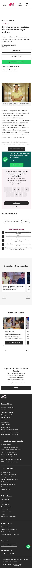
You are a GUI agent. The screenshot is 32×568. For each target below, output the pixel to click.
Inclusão (3, 420)
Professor (25, 221)
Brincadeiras (5, 422)
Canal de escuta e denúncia (10, 534)
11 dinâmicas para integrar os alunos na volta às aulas (17, 244)
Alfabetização (5, 417)
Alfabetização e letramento (9, 479)
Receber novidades (9, 545)
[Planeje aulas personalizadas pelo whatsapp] (28, 546)
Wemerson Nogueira (10, 45)
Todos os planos (6, 444)
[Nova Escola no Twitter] (4, 553)
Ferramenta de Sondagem (9, 447)
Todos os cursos (6, 472)
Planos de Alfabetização (8, 452)
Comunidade (5, 499)
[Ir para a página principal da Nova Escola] (12, 4)
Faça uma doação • (7, 512)
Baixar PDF (17, 56)
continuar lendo (16, 149)
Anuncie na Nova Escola (8, 516)
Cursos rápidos (6, 487)
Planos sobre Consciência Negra (11, 449)
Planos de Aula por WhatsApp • (11, 459)
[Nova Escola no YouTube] (13, 553)
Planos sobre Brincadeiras (9, 454)
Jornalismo (11, 20)
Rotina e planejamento (8, 484)
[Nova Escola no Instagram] (7, 553)
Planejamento (5, 424)
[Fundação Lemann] (17, 564)
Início (3, 20)
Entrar (27, 5)
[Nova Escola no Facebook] (1, 553)
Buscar (20, 5)
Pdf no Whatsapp (17, 62)
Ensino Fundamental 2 (8, 482)
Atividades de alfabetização (9, 462)
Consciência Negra (7, 412)
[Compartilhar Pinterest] (15, 69)
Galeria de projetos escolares (10, 432)
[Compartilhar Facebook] (9, 69)
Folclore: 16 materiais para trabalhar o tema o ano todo (17, 232)
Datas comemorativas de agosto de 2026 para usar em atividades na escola (17, 248)
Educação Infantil (6, 415)
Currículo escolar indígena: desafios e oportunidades (15, 240)
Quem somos (5, 504)
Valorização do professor (12, 221)
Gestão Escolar (5, 427)
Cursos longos (5, 489)
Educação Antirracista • (8, 474)
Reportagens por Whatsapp (9, 434)
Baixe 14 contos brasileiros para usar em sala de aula (17, 236)
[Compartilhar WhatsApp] (4, 69)
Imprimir (17, 51)
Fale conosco (5, 502)
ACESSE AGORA (17, 165)
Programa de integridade (9, 529)
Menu (5, 5)
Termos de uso (5, 527)
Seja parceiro (5, 509)
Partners (3, 514)
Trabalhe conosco (6, 507)
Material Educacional (7, 457)
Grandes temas (6, 410)
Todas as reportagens (8, 407)
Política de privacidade (8, 532)
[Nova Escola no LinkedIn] (10, 553)
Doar (16, 388)
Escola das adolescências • (9, 429)
